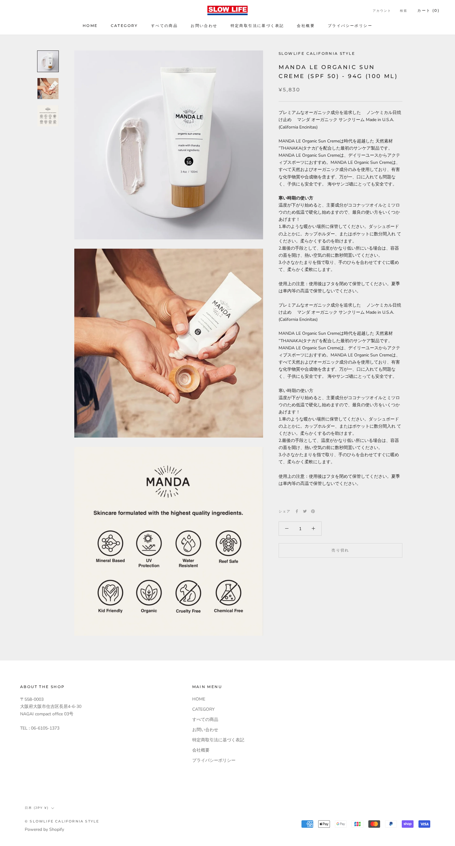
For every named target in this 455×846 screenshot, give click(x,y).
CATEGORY (124, 25)
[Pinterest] (313, 511)
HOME (90, 25)
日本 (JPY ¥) (37, 808)
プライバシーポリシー (350, 25)
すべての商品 (164, 25)
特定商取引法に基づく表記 (257, 25)
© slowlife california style (62, 821)
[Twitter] (305, 511)
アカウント (382, 11)
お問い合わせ (204, 25)
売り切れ (340, 549)
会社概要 (306, 25)
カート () (428, 10)
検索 (403, 11)
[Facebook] (297, 511)
